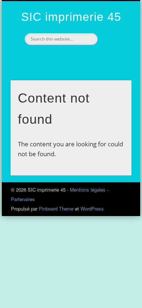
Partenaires (23, 199)
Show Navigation (113, 65)
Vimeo (62, 57)
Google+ (77, 57)
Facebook (47, 57)
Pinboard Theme (56, 208)
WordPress (92, 208)
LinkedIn (93, 57)
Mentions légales (88, 189)
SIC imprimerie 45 (71, 16)
